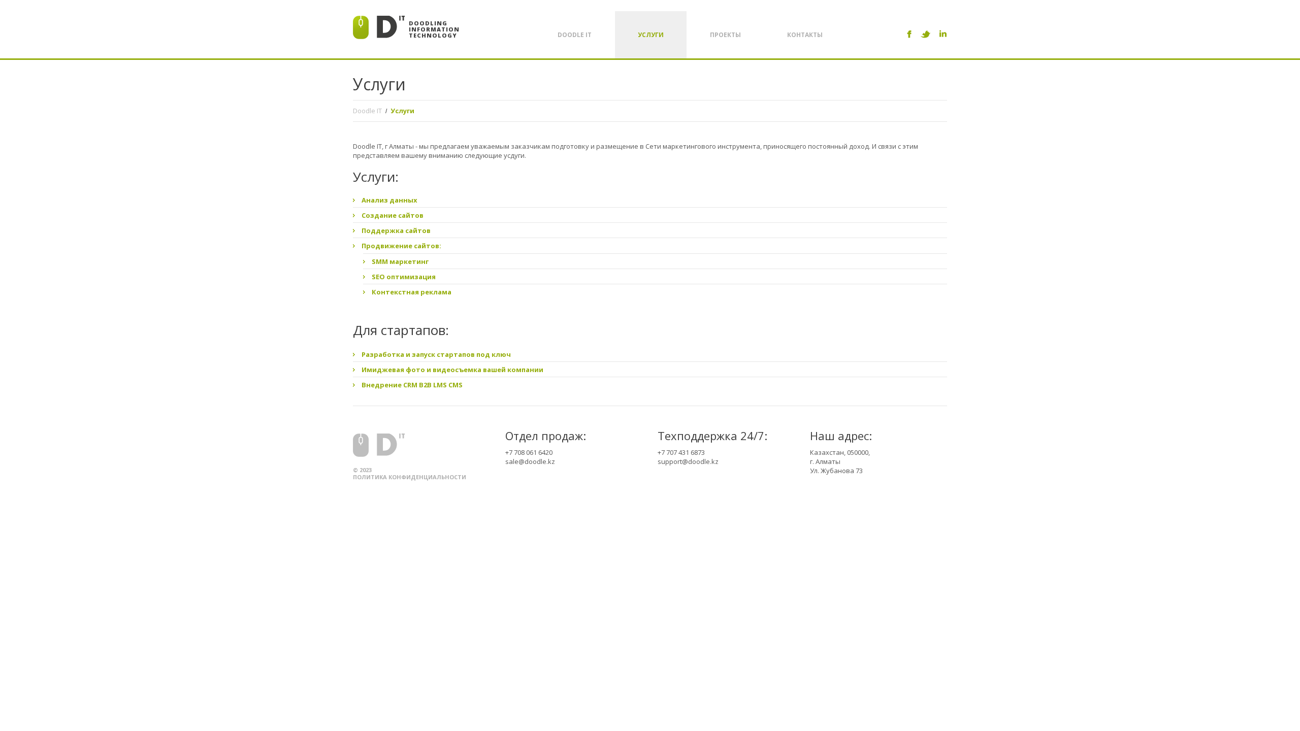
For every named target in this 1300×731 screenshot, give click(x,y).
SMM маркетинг (400, 261)
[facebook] (909, 34)
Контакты (805, 34)
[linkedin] (943, 34)
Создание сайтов (393, 215)
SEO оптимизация (404, 276)
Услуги (651, 34)
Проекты (725, 34)
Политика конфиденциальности (409, 477)
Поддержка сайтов (396, 230)
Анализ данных (389, 200)
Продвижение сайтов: (401, 245)
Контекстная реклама (411, 291)
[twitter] (925, 34)
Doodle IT (575, 34)
